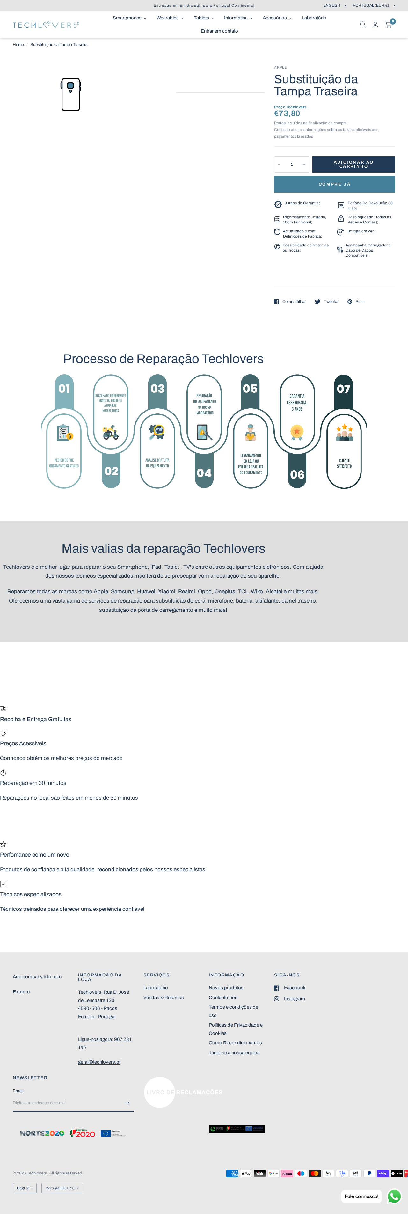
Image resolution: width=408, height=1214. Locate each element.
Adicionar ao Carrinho (354, 164)
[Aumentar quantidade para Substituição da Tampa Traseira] (304, 164)
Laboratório (155, 987)
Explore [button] (21, 991)
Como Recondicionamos (235, 1042)
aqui (295, 130)
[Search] (363, 24)
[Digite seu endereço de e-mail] (127, 1103)
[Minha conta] (375, 24)
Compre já (335, 184)
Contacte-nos (223, 997)
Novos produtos (226, 987)
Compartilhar (294, 301)
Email (18, 1091)
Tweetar (331, 301)
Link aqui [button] (153, 1079)
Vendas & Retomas (163, 997)
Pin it (360, 301)
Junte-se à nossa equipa (234, 1052)
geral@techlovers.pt (99, 1061)
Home (18, 44)
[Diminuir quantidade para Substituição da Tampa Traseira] (279, 164)
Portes (280, 123)
